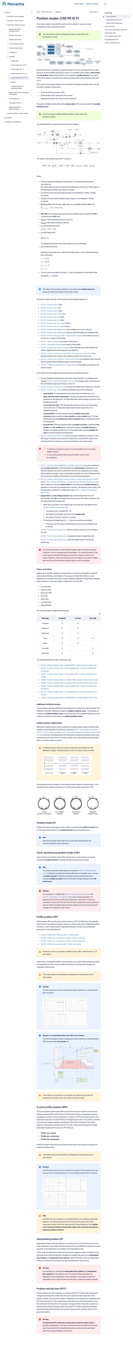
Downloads (8, 117)
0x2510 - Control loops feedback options (60, 381)
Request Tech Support (92, 4)
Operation (12, 56)
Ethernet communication (16, 48)
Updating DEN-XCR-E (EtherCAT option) (15, 108)
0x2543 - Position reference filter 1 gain (54, 680)
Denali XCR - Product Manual (15, 20)
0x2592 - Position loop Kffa (50, 317)
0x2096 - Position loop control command (55, 348)
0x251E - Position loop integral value (53, 329)
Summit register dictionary (16, 44)
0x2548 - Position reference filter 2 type (83, 665)
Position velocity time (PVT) (112, 43)
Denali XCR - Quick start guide (15, 16)
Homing (13, 82)
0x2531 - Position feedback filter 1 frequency (56, 686)
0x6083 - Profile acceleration (75, 938)
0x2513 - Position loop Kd (50, 311)
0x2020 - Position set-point (50, 365)
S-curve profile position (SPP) (113, 36)
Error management (14, 98)
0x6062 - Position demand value (71, 336)
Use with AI (94, 12)
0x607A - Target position (68, 365)
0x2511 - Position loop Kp (50, 305)
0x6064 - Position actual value (68, 359)
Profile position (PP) (110, 33)
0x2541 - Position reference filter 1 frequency (56, 668)
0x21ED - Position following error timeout (58, 482)
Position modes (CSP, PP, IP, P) (19, 78)
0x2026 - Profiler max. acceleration (53, 938)
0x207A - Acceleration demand (51, 344)
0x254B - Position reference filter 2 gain (83, 680)
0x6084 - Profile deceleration (75, 941)
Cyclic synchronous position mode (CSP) (116, 29)
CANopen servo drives (15, 39)
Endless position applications (114, 23)
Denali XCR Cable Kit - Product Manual (17, 113)
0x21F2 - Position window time (73, 465)
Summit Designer (79, 4)
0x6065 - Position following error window (84, 479)
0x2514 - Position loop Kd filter (51, 314)
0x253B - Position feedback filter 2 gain (83, 698)
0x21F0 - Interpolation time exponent (55, 897)
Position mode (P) (110, 26)
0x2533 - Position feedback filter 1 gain (54, 698)
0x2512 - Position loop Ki (49, 308)
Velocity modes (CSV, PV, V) (18, 73)
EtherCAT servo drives (15, 35)
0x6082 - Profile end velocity (71, 944)
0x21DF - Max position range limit (85, 730)
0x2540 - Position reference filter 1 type (54, 665)
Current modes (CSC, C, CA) (18, 65)
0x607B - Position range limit (47, 732)
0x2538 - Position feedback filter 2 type (83, 683)
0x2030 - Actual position (49, 359)
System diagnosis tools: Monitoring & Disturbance (19, 93)
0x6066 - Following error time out (84, 482)
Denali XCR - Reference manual (16, 25)
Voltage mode (15, 61)
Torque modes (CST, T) (17, 69)
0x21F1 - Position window (50, 465)
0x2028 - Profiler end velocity (51, 944)
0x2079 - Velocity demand (50, 341)
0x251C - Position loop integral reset (53, 333)
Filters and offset (111, 16)
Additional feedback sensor (114, 20)
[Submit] (105, 4)
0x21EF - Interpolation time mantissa (77, 894)
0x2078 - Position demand (50, 336)
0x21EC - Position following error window (55, 479)
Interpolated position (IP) (112, 39)
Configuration (13, 52)
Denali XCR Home (46, 12)
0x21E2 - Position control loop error (53, 353)
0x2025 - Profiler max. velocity (51, 935)
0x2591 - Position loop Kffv (50, 320)
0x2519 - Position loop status (51, 390)
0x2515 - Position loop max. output (53, 323)
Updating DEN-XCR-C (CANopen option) (15, 30)
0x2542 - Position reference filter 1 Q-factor (55, 674)
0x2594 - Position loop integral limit (55, 507)
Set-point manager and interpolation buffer (17, 87)
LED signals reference (15, 103)
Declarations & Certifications (13, 122)
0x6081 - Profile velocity (70, 935)
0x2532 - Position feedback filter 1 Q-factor (55, 692)
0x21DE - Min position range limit (71, 732)
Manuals (7, 12)
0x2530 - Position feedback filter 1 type (54, 683)
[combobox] (117, 4)
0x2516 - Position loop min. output (53, 326)
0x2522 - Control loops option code (53, 436)
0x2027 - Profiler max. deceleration (53, 941)
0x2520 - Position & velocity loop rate (54, 387)
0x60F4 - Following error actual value (78, 353)
